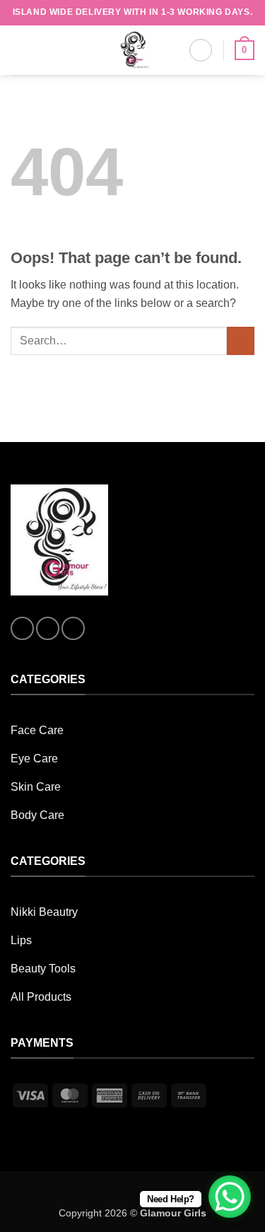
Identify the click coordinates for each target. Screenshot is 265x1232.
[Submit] (240, 340)
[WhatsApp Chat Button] (229, 1196)
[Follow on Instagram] (47, 628)
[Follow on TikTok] (73, 628)
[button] (19, 50)
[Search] (200, 50)
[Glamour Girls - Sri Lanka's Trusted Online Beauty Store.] (133, 50)
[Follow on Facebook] (22, 628)
